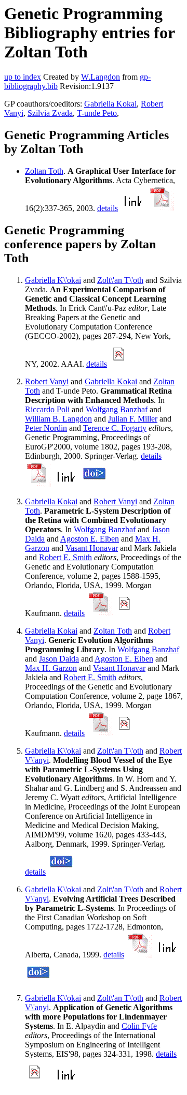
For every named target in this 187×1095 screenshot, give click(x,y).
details (107, 208)
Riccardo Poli (47, 409)
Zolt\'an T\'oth (120, 280)
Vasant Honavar (91, 548)
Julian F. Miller (132, 418)
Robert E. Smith (65, 557)
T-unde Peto (97, 113)
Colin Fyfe (139, 1026)
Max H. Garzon (51, 668)
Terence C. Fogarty (114, 428)
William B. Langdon (58, 418)
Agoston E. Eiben (89, 538)
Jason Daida (59, 658)
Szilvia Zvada (50, 113)
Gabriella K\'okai (53, 280)
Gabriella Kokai (110, 103)
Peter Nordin (46, 428)
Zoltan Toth (44, 171)
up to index (22, 76)
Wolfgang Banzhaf (117, 409)
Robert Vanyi (47, 381)
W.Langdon (100, 76)
